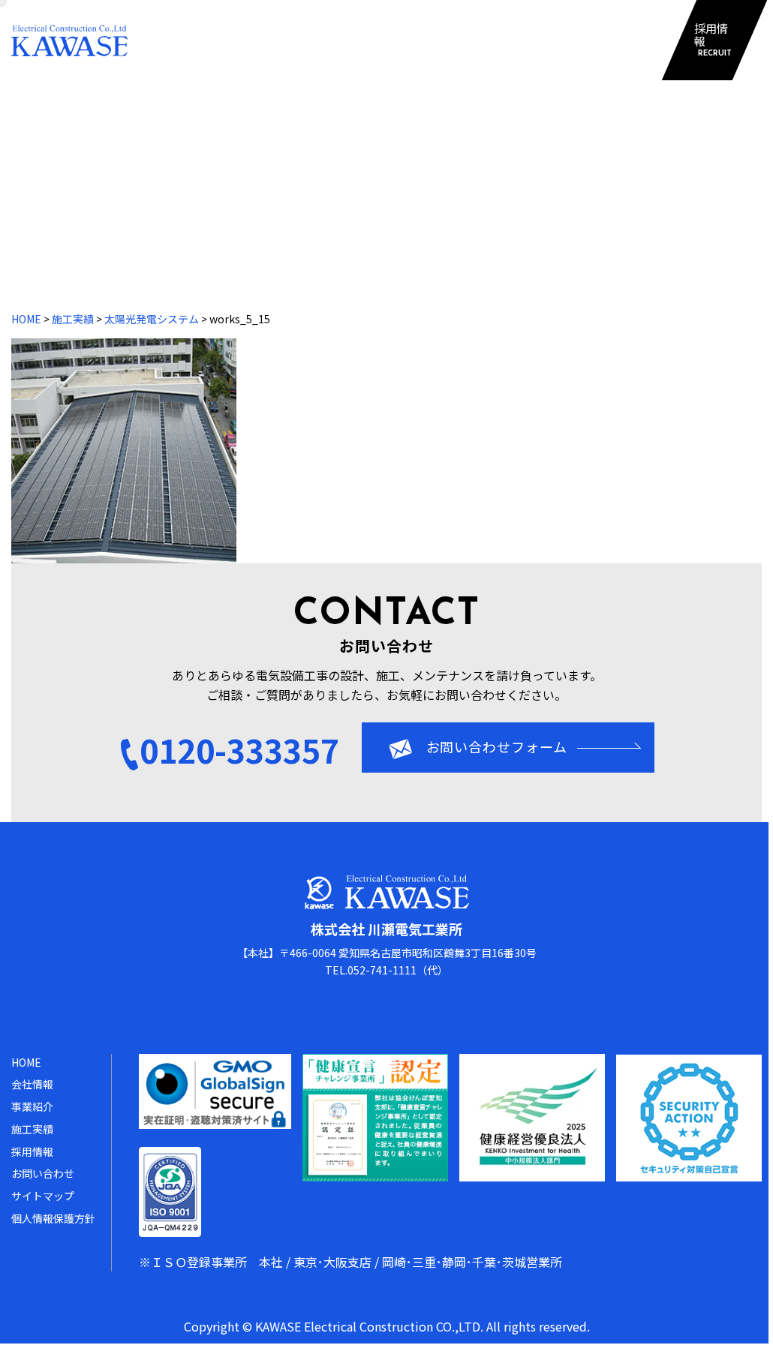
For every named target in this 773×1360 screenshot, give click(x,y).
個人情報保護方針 (53, 1218)
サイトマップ (616, 40)
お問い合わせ (511, 40)
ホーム (164, 40)
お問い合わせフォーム (496, 746)
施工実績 (414, 40)
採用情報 (712, 40)
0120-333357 (239, 749)
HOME (26, 318)
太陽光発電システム (151, 318)
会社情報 (246, 40)
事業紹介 (331, 40)
